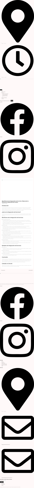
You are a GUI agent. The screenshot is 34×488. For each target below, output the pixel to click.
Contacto (3, 98)
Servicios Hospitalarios (5, 94)
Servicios (3, 203)
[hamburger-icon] (1, 89)
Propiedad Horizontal (4, 95)
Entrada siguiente (31, 270)
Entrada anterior (3, 270)
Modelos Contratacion (4, 97)
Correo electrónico (2, 480)
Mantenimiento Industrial (5, 93)
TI (2, 96)
